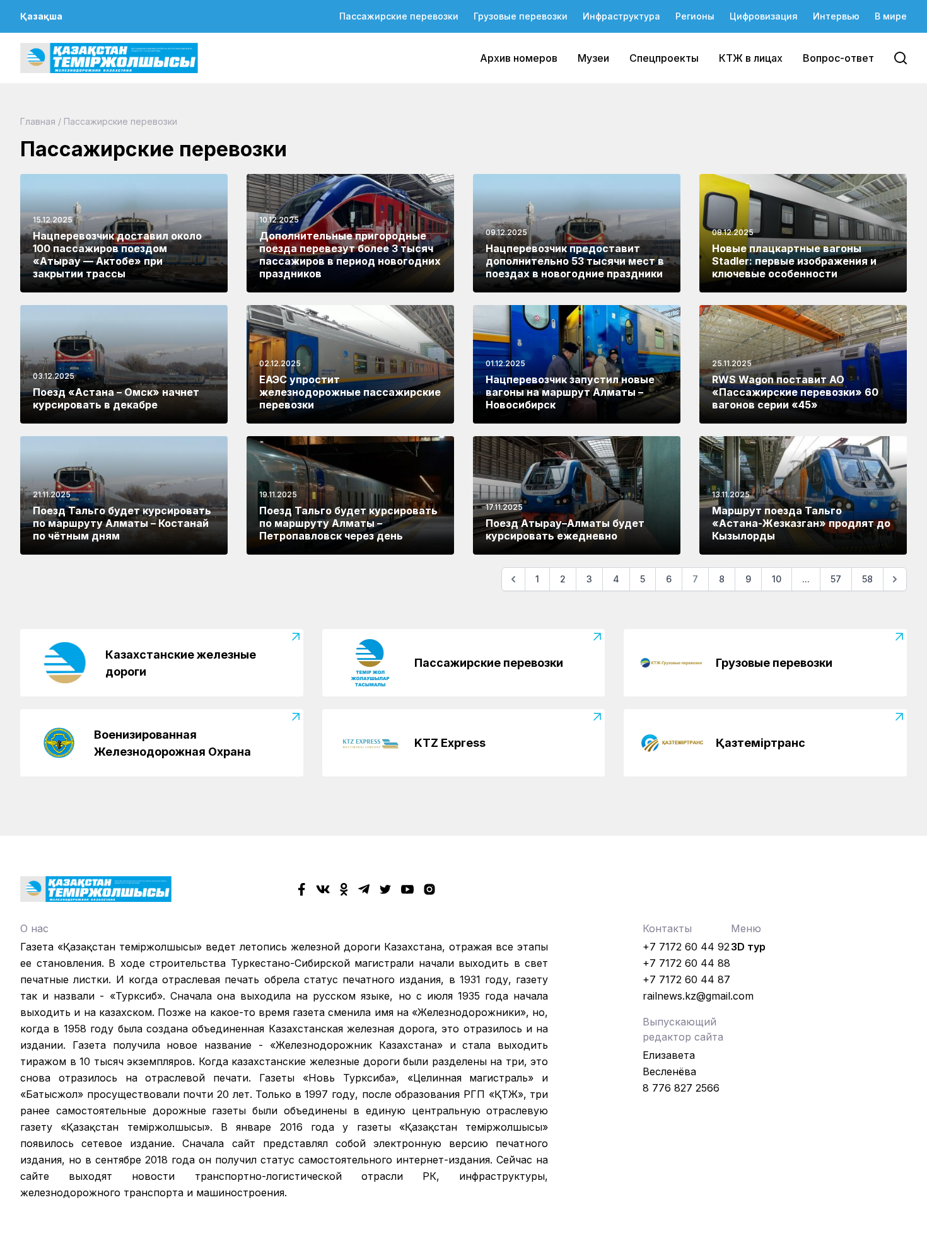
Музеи (593, 58)
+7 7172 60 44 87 (686, 979)
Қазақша (41, 16)
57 (836, 579)
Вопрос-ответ (838, 58)
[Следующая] (895, 579)
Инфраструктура (621, 16)
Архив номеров (518, 58)
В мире (891, 16)
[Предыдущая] (513, 579)
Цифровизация (764, 16)
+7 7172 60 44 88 (686, 963)
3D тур (748, 946)
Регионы (694, 16)
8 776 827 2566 (681, 1088)
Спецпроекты (664, 58)
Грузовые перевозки (521, 16)
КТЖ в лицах (751, 58)
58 (867, 579)
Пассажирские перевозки (398, 16)
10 (776, 579)
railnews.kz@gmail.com (698, 996)
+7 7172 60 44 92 (686, 946)
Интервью (836, 16)
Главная (37, 121)
